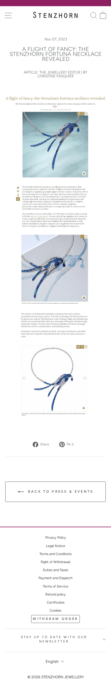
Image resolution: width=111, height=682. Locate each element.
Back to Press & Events (60, 492)
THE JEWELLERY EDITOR (59, 72)
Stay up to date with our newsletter (54, 639)
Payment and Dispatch (55, 578)
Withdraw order (55, 619)
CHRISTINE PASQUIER (55, 76)
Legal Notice (55, 546)
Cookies (55, 610)
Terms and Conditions (55, 554)
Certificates (55, 602)
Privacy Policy (55, 538)
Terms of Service (55, 586)
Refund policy (55, 594)
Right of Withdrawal (55, 562)
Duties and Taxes (55, 570)
